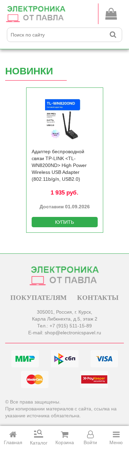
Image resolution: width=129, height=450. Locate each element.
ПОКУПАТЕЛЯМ (38, 297)
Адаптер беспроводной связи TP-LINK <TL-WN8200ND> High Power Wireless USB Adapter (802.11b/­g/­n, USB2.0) (59, 165)
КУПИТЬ (64, 222)
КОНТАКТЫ (98, 297)
